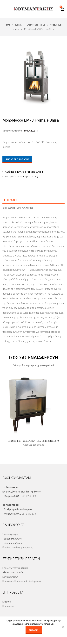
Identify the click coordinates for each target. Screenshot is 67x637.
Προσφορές (8, 606)
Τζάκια (18, 25)
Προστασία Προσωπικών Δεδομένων (21, 581)
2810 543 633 (29, 513)
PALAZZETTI (31, 130)
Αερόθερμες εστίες (27, 176)
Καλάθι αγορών (10, 576)
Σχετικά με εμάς (10, 534)
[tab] (33, 200)
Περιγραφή (9, 200)
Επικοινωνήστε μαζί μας (15, 568)
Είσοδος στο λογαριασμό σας (17, 547)
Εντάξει (33, 630)
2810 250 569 (29, 496)
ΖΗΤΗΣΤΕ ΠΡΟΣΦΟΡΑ (17, 159)
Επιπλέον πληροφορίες (17, 207)
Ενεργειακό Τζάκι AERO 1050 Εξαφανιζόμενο (33, 440)
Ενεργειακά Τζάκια (36, 25)
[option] (33, 77)
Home (7, 25)
